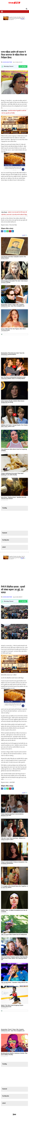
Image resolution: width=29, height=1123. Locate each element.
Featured (4, 533)
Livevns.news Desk (7, 62)
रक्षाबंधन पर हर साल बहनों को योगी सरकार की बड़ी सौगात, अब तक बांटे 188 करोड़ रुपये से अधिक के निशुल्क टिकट (14, 214)
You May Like (5, 540)
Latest (4, 547)
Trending (4, 508)
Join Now (23, 66)
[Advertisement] (14, 34)
